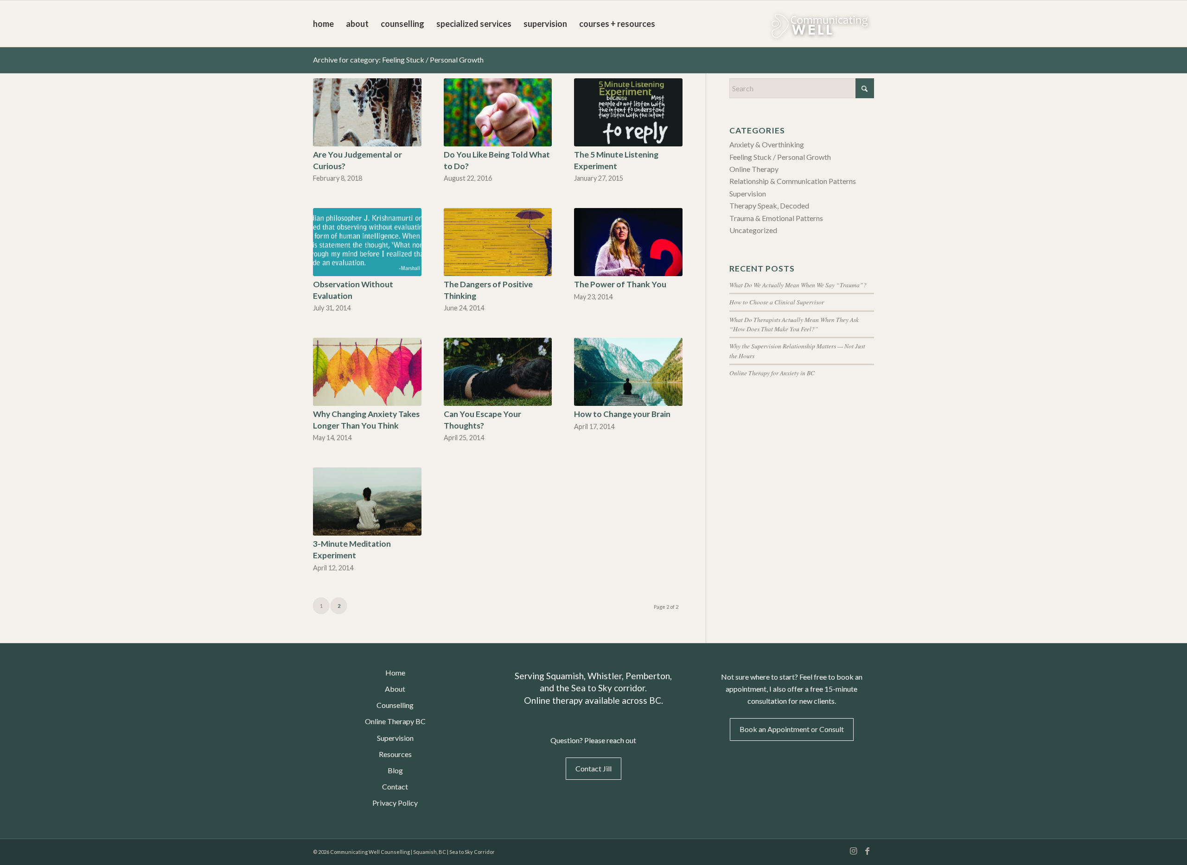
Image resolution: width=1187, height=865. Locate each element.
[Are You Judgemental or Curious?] (367, 112)
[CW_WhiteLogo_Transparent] (795, 23)
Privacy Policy (395, 802)
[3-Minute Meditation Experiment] (367, 501)
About (395, 688)
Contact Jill (593, 768)
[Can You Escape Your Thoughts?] (498, 372)
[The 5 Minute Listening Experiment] (628, 112)
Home (395, 672)
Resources (395, 754)
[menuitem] (323, 23)
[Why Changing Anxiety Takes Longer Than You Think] (367, 372)
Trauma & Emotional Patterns (776, 218)
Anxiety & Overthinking (766, 144)
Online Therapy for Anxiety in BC (772, 372)
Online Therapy (754, 168)
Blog (395, 770)
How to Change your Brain (622, 414)
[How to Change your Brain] (628, 372)
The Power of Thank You (620, 284)
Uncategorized (753, 230)
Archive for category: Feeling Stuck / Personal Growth (398, 59)
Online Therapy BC (395, 721)
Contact (395, 786)
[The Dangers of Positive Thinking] (498, 242)
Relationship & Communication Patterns (792, 181)
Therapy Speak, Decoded (769, 205)
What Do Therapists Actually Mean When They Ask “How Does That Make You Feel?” (794, 324)
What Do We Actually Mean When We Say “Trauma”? (798, 284)
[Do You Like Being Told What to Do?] (498, 112)
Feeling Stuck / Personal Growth (780, 156)
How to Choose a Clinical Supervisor (776, 301)
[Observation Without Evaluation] (367, 242)
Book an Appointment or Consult (792, 729)
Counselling (395, 705)
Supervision (747, 193)
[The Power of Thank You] (628, 242)
